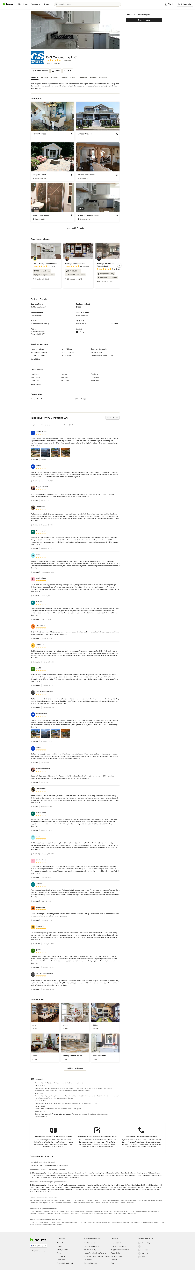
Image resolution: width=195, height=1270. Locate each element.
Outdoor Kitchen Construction (153, 1222)
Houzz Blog (146, 1243)
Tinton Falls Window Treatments (100, 1214)
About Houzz (61, 1243)
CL (33, 626)
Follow (116, 324)
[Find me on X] (80, 332)
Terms (59, 1253)
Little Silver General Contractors (135, 1200)
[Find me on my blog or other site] (84, 332)
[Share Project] (71, 134)
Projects (44, 77)
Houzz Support (116, 1256)
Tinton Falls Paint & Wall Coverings (107, 1211)
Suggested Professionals (120, 1250)
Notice (66, 1250)
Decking (47, 1088)
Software (35, 4)
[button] (75, 403)
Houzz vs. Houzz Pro (91, 1246)
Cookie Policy (61, 1256)
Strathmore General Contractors (97, 1203)
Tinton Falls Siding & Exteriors (130, 1211)
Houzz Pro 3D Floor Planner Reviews (97, 1256)
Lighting (47, 1096)
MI (33, 603)
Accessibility (115, 1253)
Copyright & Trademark (65, 1263)
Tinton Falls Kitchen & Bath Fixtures (66, 1211)
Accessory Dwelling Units (102, 1222)
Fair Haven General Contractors (62, 1200)
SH (33, 579)
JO (33, 645)
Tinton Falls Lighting (87, 1211)
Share (57, 71)
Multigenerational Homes (53, 1225)
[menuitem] (23, 4)
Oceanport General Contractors (50, 1203)
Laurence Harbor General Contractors (87, 1200)
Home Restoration (36, 1225)
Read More (34, 89)
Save (69, 71)
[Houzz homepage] (9, 3)
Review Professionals (118, 1246)
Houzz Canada (116, 1243)
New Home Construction (83, 1222)
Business (54, 77)
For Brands (88, 1260)
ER (33, 555)
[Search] (56, 4)
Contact (114, 1260)
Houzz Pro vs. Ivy (90, 1250)
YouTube (145, 1253)
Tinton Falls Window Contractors (124, 1214)
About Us (34, 77)
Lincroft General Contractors (112, 1200)
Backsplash (49, 1083)
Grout (47, 1109)
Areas (72, 77)
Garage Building (135, 1222)
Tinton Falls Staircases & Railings (48, 1214)
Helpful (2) (36, 662)
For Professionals (90, 1243)
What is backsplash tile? (53, 1103)
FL (33, 466)
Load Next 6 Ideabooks (75, 1068)
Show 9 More (35, 359)
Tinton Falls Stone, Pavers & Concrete (74, 1214)
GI (33, 669)
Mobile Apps (61, 1260)
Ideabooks (103, 77)
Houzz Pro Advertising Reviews (95, 1253)
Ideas (46, 4)
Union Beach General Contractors (122, 1203)
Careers (60, 1246)
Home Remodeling (36, 1222)
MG (32, 532)
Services (64, 77)
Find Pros (22, 4)
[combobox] (87, 4)
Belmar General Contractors (40, 1200)
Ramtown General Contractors (74, 1203)
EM (33, 433)
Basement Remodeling (120, 1222)
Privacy (59, 1250)
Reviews (93, 77)
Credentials (82, 77)
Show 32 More (36, 384)
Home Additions (67, 1222)
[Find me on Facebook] (77, 332)
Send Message (144, 20)
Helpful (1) (36, 572)
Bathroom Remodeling (52, 1222)
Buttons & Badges (90, 1263)
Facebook (145, 1250)
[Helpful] (32, 460)
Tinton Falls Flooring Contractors (41, 1211)
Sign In (113, 1263)
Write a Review (112, 418)
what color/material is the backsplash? (58, 1114)
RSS (143, 1257)
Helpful (35, 459)
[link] (35, 445)
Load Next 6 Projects (75, 228)
